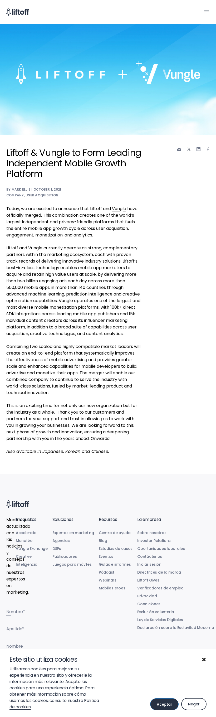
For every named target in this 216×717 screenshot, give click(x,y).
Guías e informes (115, 564)
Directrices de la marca (159, 572)
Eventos (106, 556)
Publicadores (64, 556)
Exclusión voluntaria (155, 611)
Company (15, 195)
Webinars (107, 580)
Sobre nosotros (151, 532)
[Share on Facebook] (208, 149)
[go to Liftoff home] (17, 12)
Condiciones (148, 604)
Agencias (61, 540)
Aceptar (164, 704)
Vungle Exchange (32, 548)
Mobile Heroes (112, 588)
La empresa (149, 519)
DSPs (56, 548)
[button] (204, 659)
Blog (103, 540)
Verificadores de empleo (160, 588)
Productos (26, 519)
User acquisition (42, 195)
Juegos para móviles (72, 564)
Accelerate (26, 532)
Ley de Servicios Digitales (160, 619)
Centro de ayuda (115, 532)
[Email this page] (179, 149)
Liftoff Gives (148, 580)
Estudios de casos (115, 548)
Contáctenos (149, 556)
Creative (24, 556)
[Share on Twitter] (188, 149)
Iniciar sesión (149, 564)
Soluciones (62, 519)
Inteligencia (26, 564)
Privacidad (147, 596)
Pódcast (106, 572)
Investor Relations (154, 540)
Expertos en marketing (73, 532)
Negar (194, 704)
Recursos (108, 519)
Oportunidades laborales (161, 548)
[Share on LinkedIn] (198, 149)
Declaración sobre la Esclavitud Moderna (175, 627)
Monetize (24, 540)
